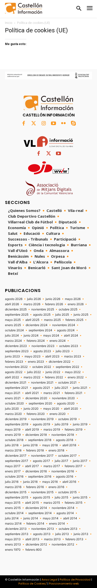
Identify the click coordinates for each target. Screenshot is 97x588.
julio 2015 (61, 497)
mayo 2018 (50, 445)
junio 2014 (30, 518)
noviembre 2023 (43, 345)
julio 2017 (61, 460)
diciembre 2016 (36, 471)
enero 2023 (36, 361)
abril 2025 (32, 319)
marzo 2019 (52, 429)
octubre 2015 (67, 492)
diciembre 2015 (15, 492)
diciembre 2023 (16, 345)
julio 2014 (12, 518)
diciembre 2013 (16, 528)
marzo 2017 (52, 466)
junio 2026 (53, 298)
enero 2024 (57, 340)
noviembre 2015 (42, 492)
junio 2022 (53, 372)
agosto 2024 (66, 330)
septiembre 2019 (16, 424)
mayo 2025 (13, 319)
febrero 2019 (73, 429)
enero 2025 (13, 325)
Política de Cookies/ (32, 584)
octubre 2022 (41, 366)
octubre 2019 (67, 419)
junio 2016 (30, 481)
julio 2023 (63, 351)
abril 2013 (32, 539)
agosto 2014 (65, 513)
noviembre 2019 (42, 419)
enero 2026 (76, 304)
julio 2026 (34, 298)
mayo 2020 (51, 408)
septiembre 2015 (16, 497)
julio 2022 (34, 372)
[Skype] (73, 123)
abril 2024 (71, 335)
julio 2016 (11, 481)
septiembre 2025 (16, 314)
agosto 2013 (41, 534)
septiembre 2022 (67, 366)
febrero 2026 (54, 304)
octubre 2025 (68, 309)
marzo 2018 (13, 450)
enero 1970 (13, 549)
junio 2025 (81, 314)
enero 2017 (13, 471)
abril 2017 (32, 466)
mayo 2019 (12, 429)
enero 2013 (13, 544)
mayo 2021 (12, 393)
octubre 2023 (68, 345)
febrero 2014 (35, 523)
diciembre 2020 (36, 398)
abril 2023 (52, 356)
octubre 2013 (68, 528)
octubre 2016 (14, 476)
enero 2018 (56, 450)
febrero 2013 (74, 539)
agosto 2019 (41, 424)
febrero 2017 (73, 466)
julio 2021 (61, 387)
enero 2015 (13, 507)
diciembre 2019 (15, 419)
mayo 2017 (12, 466)
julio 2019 (61, 424)
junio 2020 (31, 408)
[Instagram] (43, 123)
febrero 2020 (36, 413)
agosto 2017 (41, 460)
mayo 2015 (12, 502)
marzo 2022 (32, 377)
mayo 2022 (73, 372)
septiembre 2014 (40, 513)
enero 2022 (76, 377)
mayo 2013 (13, 539)
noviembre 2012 (63, 544)
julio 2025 (62, 314)
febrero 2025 (74, 319)
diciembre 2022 (59, 361)
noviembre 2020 (63, 398)
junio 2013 (81, 534)
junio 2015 (80, 497)
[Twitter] (33, 123)
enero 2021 (13, 398)
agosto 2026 (13, 298)
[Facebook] (23, 123)
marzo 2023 (72, 356)
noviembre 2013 (42, 528)
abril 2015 (32, 502)
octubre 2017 (67, 455)
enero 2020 (57, 413)
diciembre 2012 (36, 544)
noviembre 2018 (62, 434)
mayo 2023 (33, 356)
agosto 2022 (13, 372)
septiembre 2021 (16, 387)
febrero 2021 (73, 393)
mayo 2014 (50, 518)
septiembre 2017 (16, 460)
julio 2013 (62, 534)
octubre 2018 (14, 440)
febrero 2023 (14, 361)
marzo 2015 (52, 502)
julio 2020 (12, 408)
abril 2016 (69, 481)
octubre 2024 (14, 330)
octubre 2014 (14, 513)
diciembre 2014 (36, 507)
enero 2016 (56, 487)
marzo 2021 (52, 393)
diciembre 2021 (15, 382)
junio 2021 (80, 387)
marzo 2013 (52, 539)
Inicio (8, 23)
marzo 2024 (13, 340)
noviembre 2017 (42, 455)
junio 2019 (80, 424)
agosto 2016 (64, 476)
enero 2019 (13, 434)
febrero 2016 (35, 487)
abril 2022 (12, 377)
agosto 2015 (41, 497)
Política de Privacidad (75, 580)
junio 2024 (31, 335)
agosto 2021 (41, 387)
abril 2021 (32, 393)
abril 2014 (70, 518)
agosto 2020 (66, 403)
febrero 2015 (73, 502)
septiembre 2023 (17, 351)
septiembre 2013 (16, 534)
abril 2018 (69, 445)
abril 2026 (12, 304)
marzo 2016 (13, 487)
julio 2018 (11, 445)
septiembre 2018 (39, 440)
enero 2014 (57, 523)
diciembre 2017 (15, 455)
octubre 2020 (14, 403)
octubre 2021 (67, 382)
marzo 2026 (32, 304)
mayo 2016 (50, 481)
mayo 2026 (73, 298)
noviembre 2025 (42, 309)
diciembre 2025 (16, 309)
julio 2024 (12, 335)
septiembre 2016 (39, 476)
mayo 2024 (51, 335)
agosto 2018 (64, 440)
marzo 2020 (13, 413)
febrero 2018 (35, 450)
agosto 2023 (42, 351)
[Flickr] (63, 123)
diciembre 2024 (37, 325)
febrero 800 (33, 549)
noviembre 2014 (63, 507)
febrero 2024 (36, 340)
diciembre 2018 (36, 434)
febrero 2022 (54, 377)
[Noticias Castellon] (23, 8)
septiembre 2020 (40, 403)
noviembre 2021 (42, 382)
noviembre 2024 (63, 325)
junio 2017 (80, 460)
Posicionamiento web (64, 584)
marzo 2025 (52, 319)
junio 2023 (12, 356)
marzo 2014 (13, 523)
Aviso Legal (49, 580)
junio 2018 (30, 445)
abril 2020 (71, 408)
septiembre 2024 (40, 330)
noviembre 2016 (62, 471)
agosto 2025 (41, 314)
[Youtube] (53, 123)
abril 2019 (32, 429)
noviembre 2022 (16, 366)
